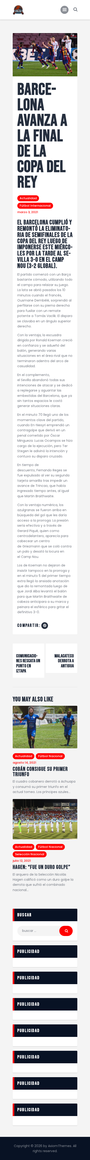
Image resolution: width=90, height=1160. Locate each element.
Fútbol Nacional (50, 756)
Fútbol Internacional (35, 205)
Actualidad (28, 198)
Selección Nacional (29, 854)
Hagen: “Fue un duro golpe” (41, 867)
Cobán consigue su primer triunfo (40, 772)
